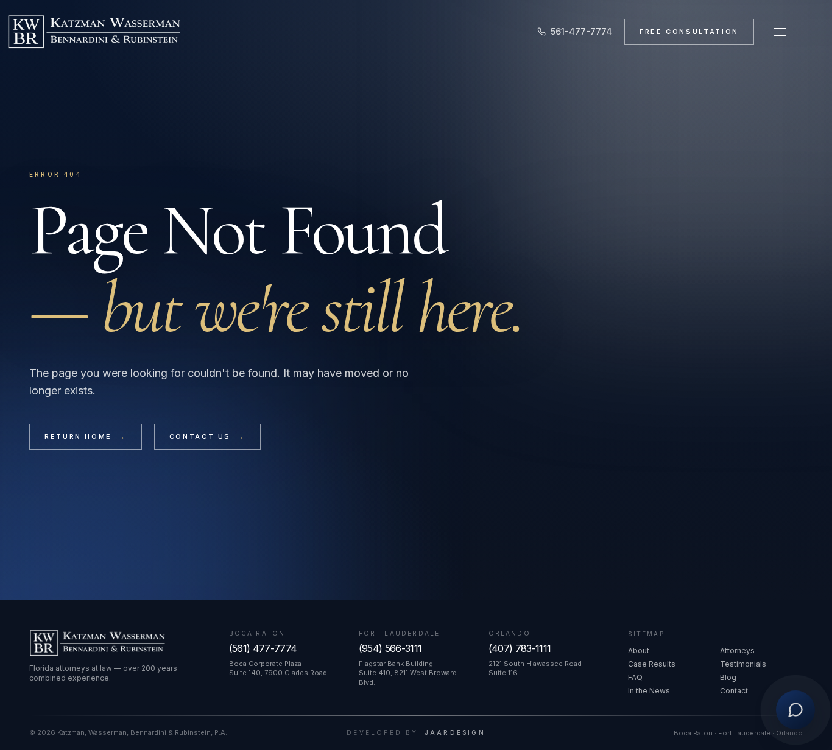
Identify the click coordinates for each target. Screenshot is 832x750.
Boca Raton (257, 633)
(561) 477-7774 (263, 648)
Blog (728, 677)
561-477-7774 (581, 31)
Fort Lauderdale (399, 633)
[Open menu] (779, 31)
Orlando (509, 633)
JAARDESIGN (455, 732)
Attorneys (737, 650)
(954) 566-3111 (390, 648)
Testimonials (743, 663)
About (638, 650)
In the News (649, 690)
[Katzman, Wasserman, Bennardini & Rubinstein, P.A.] (93, 32)
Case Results (651, 663)
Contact (734, 690)
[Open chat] (795, 712)
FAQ (635, 677)
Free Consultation (689, 31)
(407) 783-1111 (519, 648)
